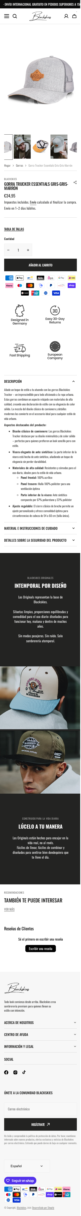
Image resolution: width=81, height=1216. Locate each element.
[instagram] (15, 1077)
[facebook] (6, 1077)
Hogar (7, 165)
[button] (75, 182)
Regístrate (36, 1129)
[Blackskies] (40, 16)
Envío (33, 202)
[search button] (14, 16)
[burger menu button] (6, 16)
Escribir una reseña (40, 948)
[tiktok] (24, 1077)
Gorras (19, 165)
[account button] (66, 16)
